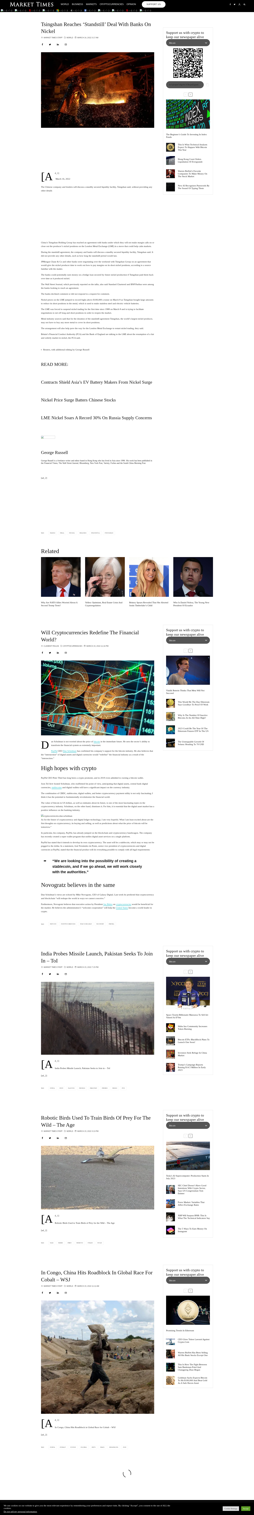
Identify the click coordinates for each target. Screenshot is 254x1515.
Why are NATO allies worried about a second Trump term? (59, 604)
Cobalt (63, 1447)
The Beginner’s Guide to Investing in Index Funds (186, 135)
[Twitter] (234, 4)
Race (103, 1447)
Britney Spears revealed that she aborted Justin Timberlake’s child (148, 604)
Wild (100, 1243)
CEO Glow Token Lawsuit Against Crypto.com (193, 1340)
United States (122, 908)
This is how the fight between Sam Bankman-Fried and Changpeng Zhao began (192, 1367)
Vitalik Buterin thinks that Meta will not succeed (185, 691)
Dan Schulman (69, 751)
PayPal (54, 751)
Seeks (115, 1088)
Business (77, 4)
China (53, 1447)
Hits (94, 1447)
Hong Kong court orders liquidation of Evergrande (190, 160)
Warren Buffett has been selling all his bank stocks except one (193, 1353)
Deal (62, 533)
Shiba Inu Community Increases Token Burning (192, 1027)
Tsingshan (109, 533)
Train (90, 1243)
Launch (72, 1088)
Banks (53, 533)
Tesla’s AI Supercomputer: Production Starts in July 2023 (187, 1177)
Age (52, 1243)
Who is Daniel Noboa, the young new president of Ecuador (191, 604)
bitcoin (97, 741)
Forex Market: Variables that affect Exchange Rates (191, 1203)
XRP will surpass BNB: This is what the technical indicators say (194, 1216)
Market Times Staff (52, 38)
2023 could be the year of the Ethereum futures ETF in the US (193, 729)
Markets (91, 4)
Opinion (131, 4)
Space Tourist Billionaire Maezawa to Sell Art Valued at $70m (187, 1016)
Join (61, 1088)
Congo (73, 1447)
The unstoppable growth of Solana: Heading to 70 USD (191, 743)
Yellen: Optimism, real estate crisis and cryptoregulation (103, 604)
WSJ (125, 1447)
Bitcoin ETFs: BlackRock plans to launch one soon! (193, 1040)
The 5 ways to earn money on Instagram (192, 1230)
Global (84, 1447)
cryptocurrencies (123, 904)
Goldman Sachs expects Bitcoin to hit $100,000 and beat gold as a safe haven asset (192, 1380)
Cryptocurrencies (112, 4)
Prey (70, 1243)
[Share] (42, 44)
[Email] (66, 44)
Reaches (83, 533)
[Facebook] (230, 4)
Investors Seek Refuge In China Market (192, 1054)
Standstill (96, 533)
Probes (105, 1088)
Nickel (72, 533)
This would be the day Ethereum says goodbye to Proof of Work (193, 703)
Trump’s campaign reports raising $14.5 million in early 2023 (192, 1067)
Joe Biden (107, 904)
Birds (61, 1243)
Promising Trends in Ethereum (180, 1330)
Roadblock (114, 1447)
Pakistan (94, 1088)
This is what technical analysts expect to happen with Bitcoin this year (192, 147)
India (53, 1088)
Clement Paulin (51, 646)
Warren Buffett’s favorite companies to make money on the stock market (192, 174)
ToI (123, 1088)
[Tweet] (50, 44)
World (65, 4)
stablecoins (57, 787)
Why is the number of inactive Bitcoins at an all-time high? (193, 716)
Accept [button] (246, 1508)
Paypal (112, 924)
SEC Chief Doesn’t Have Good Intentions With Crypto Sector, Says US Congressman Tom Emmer (192, 1189)
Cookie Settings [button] (230, 1508)
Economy (100, 924)
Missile (82, 1088)
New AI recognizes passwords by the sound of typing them (193, 186)
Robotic (80, 1243)
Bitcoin (53, 924)
